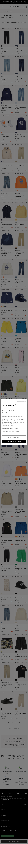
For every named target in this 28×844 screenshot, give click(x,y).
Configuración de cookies (14, 437)
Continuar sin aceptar (21, 401)
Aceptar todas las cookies (14, 441)
